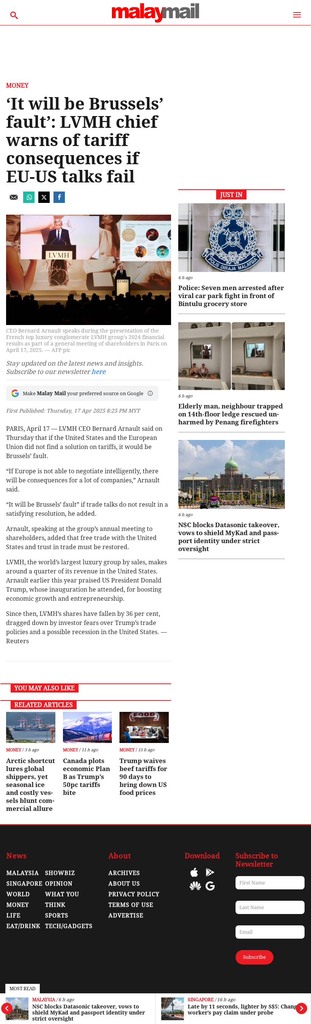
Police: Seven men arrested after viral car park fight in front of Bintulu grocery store (231, 296)
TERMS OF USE (130, 904)
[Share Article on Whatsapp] (29, 200)
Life (13, 915)
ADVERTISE (125, 915)
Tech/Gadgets (69, 926)
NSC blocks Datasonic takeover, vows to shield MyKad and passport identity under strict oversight (88, 1013)
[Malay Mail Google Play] (210, 877)
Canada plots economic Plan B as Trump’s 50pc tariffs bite (86, 776)
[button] (150, 393)
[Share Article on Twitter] (44, 200)
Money (17, 85)
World (18, 894)
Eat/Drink (23, 926)
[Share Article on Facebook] (59, 200)
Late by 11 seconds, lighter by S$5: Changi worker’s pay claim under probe (243, 1010)
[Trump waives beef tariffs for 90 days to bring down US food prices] (143, 727)
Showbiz (60, 873)
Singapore (201, 999)
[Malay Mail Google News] (210, 891)
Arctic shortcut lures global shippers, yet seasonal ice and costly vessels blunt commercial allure (30, 784)
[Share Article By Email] (13, 200)
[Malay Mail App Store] (194, 877)
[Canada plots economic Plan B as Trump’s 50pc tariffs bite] (87, 727)
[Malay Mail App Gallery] (195, 891)
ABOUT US (124, 883)
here (98, 371)
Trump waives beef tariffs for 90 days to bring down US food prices (143, 776)
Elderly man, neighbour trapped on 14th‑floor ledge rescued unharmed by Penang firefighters (230, 414)
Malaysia (43, 999)
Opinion (58, 883)
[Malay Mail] (155, 21)
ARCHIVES (124, 873)
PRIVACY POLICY (133, 894)
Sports (56, 915)
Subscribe (254, 957)
